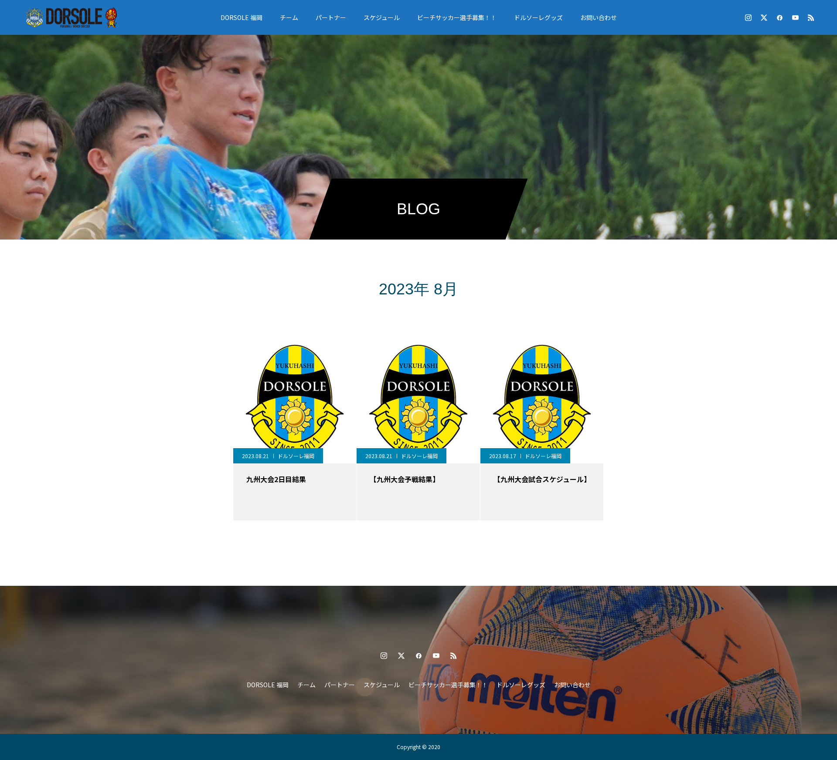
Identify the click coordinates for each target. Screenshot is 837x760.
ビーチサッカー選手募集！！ (457, 17)
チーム (289, 17)
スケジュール (382, 17)
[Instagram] (748, 17)
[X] (763, 17)
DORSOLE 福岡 (241, 17)
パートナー (331, 17)
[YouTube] (795, 17)
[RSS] (810, 17)
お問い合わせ (598, 17)
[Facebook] (779, 17)
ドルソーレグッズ (538, 17)
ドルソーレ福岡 (296, 455)
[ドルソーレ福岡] (71, 17)
